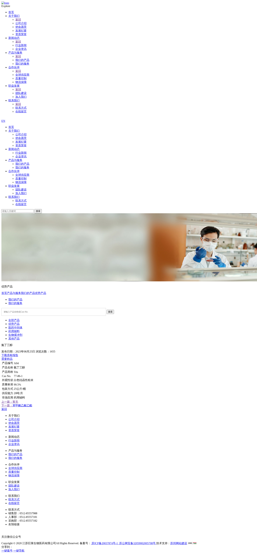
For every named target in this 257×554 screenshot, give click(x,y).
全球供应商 (22, 174)
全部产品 (14, 320)
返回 (18, 19)
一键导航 (18, 550)
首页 (11, 127)
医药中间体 (15, 327)
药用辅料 (14, 331)
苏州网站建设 (178, 543)
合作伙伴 (14, 171)
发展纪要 (21, 141)
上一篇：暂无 (9, 401)
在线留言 (21, 204)
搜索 (38, 211)
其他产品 (14, 338)
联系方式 (21, 200)
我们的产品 (22, 163)
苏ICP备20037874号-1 (104, 543)
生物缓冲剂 (15, 334)
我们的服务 (22, 167)
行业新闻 (21, 152)
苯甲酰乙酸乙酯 (22, 405)
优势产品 (40, 293)
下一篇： (7, 405)
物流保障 (21, 182)
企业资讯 (21, 156)
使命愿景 (21, 138)
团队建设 (21, 189)
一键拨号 (7, 550)
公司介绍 (21, 134)
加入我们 (21, 193)
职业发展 (14, 185)
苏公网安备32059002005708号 (137, 543)
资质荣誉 (21, 145)
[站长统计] (192, 543)
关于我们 (14, 130)
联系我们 (14, 196)
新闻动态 (14, 149)
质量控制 (21, 178)
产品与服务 (15, 160)
